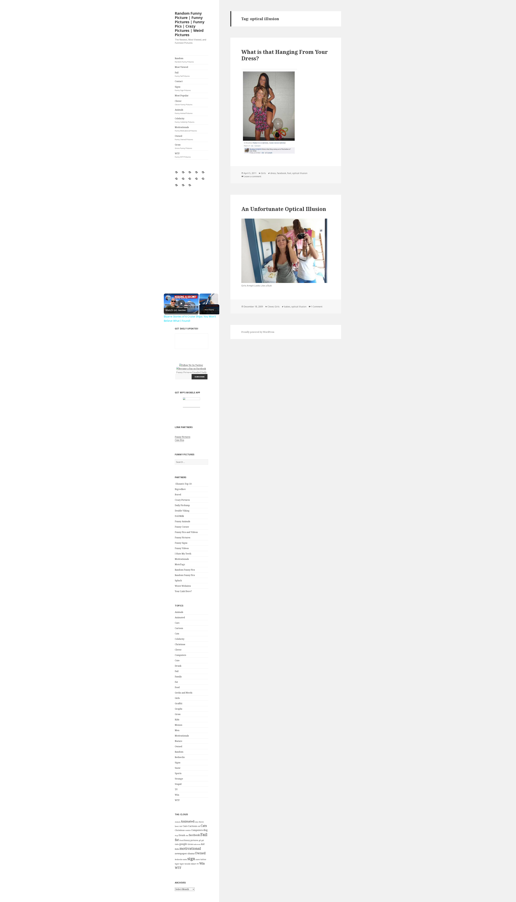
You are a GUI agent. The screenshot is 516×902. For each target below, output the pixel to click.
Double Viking (182, 510)
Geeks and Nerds (183, 692)
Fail (182, 74)
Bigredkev (180, 489)
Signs (183, 88)
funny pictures (191, 840)
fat (177, 840)
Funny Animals (182, 521)
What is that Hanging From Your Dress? (284, 55)
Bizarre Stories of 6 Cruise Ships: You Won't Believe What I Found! (181, 298)
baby (196, 822)
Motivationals (186, 129)
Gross (183, 146)
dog (205, 830)
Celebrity (184, 120)
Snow (177, 767)
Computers (180, 655)
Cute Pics (179, 440)
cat (199, 826)
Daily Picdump (182, 505)
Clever (183, 103)
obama (190, 853)
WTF (183, 155)
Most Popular (182, 95)
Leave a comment (252, 176)
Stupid (178, 784)
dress (273, 173)
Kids (177, 719)
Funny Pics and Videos (186, 532)
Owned (184, 137)
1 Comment (316, 306)
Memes (178, 724)
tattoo (203, 859)
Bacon (201, 822)
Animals (184, 111)
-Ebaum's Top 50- (183, 483)
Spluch (178, 580)
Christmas (180, 644)
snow (198, 859)
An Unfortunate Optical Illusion (283, 208)
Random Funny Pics (185, 569)
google (183, 844)
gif (200, 840)
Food (177, 687)
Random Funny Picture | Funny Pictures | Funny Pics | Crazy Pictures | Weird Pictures (189, 24)
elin (187, 835)
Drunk (178, 665)
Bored (178, 494)
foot (289, 173)
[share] (193, 296)
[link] (168, 298)
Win (177, 794)
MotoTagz (180, 564)
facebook (194, 835)
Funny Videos (182, 548)
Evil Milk (179, 516)
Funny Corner (182, 526)
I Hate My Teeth (183, 553)
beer (177, 826)
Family (178, 676)
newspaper (181, 853)
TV (176, 789)
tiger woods (185, 864)
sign (191, 858)
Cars (177, 622)
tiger (177, 864)
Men (177, 730)
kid (202, 844)
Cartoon (179, 628)
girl (202, 840)
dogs (176, 835)
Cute (177, 660)
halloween (197, 844)
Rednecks (180, 757)
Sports (178, 773)
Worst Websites (183, 585)
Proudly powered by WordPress (257, 331)
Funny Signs (181, 542)
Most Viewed (181, 67)
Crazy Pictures (182, 499)
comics (188, 830)
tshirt (193, 864)
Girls (177, 698)
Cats (177, 633)
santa (185, 859)
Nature (178, 741)
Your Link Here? (183, 591)
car (180, 826)
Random (184, 60)
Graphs (178, 708)
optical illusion (299, 173)
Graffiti (178, 703)
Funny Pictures (182, 436)
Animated (180, 617)
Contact (179, 81)
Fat (176, 681)
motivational (190, 848)
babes (287, 306)
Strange (179, 778)
